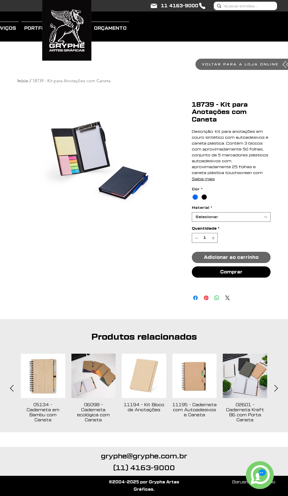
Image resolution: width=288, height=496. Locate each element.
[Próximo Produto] (276, 388)
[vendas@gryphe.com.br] (154, 6)
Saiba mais (203, 179)
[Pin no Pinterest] (206, 297)
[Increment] (213, 238)
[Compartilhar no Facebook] (195, 297)
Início (22, 80)
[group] (144, 388)
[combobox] (231, 217)
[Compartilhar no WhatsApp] (216, 297)
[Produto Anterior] (11, 388)
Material (202, 207)
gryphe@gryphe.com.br (144, 456)
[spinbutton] (204, 238)
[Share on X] (227, 297)
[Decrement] (196, 238)
